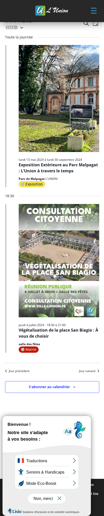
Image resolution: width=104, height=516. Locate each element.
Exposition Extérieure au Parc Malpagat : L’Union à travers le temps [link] (58, 168)
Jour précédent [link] (19, 371)
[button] (93, 10)
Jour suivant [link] (87, 371)
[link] (52, 11)
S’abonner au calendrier (49, 386)
